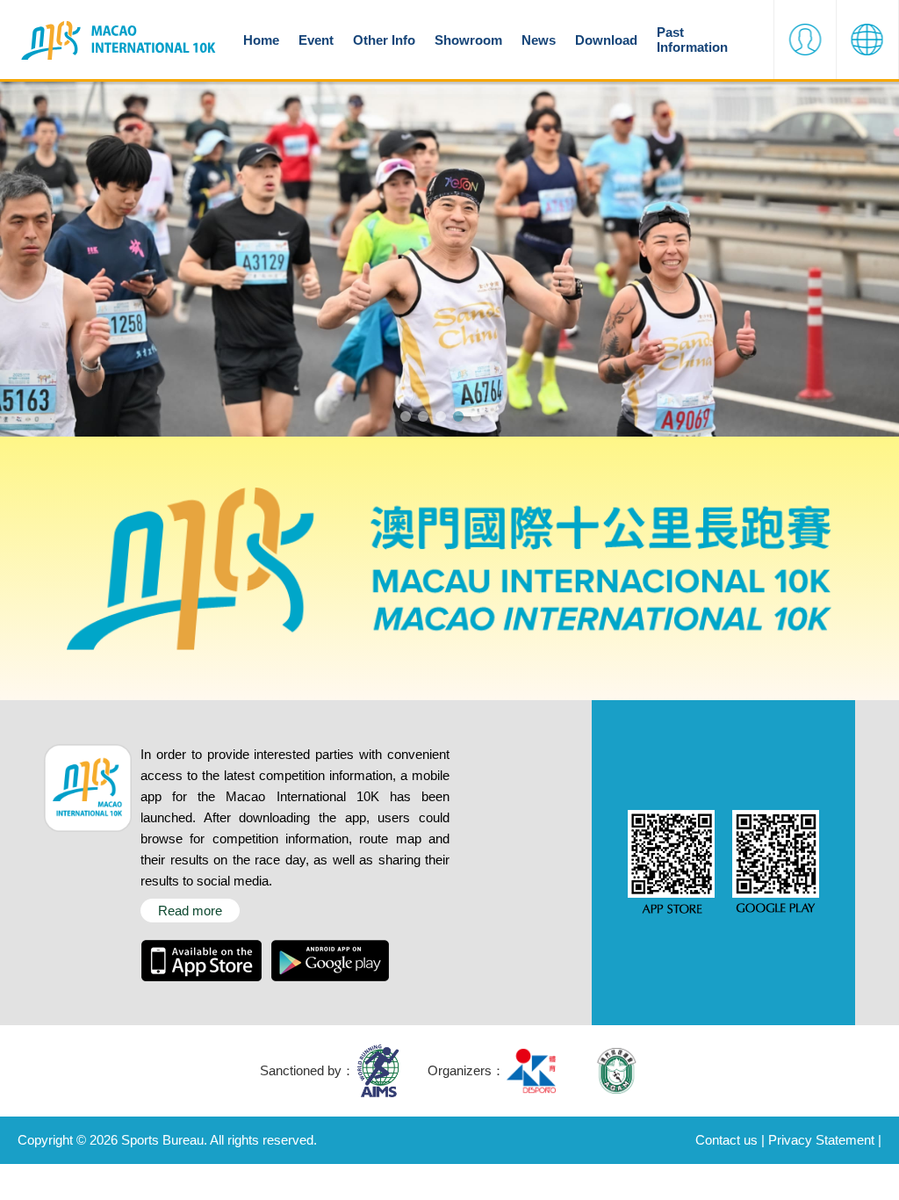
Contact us (726, 1139)
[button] (805, 39)
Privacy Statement (821, 1139)
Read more (190, 910)
